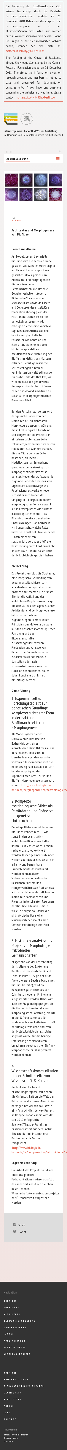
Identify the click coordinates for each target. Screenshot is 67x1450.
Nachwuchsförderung (20, 1321)
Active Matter (17, 220)
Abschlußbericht (18, 158)
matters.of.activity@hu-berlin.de (25, 51)
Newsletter (13, 1399)
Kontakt (10, 1419)
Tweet (22, 1232)
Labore (9, 1334)
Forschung (12, 1307)
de (7, 151)
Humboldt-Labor (16, 1379)
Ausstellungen (15, 1347)
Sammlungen (13, 1392)
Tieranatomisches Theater (24, 1386)
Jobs (7, 1412)
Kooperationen (15, 1327)
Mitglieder (12, 1314)
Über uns (10, 1301)
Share (21, 1225)
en (11, 151)
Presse (9, 1406)
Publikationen (14, 1341)
